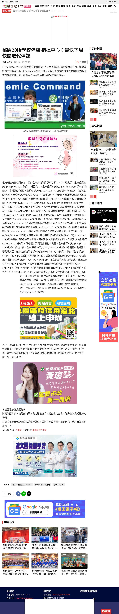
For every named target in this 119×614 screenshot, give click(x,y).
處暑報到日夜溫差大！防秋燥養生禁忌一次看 (107, 93)
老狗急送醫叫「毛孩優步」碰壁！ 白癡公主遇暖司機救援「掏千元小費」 (107, 161)
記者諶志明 (8, 62)
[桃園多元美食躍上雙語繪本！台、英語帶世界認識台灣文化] (74, 561)
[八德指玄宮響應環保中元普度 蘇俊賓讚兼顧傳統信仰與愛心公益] (103, 61)
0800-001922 (39, 430)
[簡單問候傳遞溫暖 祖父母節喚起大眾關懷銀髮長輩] (94, 82)
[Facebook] (107, 1)
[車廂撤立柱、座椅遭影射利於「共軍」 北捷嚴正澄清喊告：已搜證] (103, 139)
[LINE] (23, 493)
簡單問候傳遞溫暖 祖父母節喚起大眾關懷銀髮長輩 (107, 83)
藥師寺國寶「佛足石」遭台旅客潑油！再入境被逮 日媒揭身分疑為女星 (107, 179)
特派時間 (97, 203)
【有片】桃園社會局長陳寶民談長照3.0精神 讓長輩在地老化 (107, 251)
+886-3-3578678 (23, 594)
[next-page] (95, 119)
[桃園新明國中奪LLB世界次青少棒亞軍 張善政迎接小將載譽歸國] (44, 561)
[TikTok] (112, 1)
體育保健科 (58, 485)
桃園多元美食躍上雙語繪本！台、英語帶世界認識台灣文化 (74, 572)
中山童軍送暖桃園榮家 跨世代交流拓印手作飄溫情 (107, 111)
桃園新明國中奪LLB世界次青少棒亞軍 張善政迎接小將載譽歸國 (44, 572)
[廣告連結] (45, 509)
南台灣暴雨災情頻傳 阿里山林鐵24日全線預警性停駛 (107, 170)
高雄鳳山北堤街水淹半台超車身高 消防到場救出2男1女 (107, 189)
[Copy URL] (29, 493)
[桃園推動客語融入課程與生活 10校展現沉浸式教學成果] (74, 535)
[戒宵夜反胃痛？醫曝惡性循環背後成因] (94, 101)
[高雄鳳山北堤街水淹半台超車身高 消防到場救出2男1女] (94, 187)
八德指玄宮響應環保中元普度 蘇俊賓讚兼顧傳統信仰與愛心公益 (44, 11)
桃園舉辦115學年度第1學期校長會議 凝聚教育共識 (15, 572)
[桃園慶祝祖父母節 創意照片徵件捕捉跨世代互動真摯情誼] (15, 535)
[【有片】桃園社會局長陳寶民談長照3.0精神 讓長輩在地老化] (94, 250)
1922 (18, 430)
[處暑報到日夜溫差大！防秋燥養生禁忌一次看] (94, 92)
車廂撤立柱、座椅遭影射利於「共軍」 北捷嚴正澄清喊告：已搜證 (104, 151)
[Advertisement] (59, 606)
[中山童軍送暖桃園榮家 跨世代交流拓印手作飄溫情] (94, 110)
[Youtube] (115, 1)
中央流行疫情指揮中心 (22, 485)
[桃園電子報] (16, 6)
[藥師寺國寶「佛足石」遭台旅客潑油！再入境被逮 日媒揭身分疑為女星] (94, 178)
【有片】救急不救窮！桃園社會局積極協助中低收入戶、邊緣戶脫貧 (107, 243)
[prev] (111, 11)
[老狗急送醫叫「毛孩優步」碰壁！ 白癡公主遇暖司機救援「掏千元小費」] (94, 160)
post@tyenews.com (61, 594)
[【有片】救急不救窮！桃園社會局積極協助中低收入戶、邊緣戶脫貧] (94, 243)
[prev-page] (91, 119)
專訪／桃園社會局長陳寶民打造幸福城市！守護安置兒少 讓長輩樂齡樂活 (107, 227)
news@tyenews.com (25, 598)
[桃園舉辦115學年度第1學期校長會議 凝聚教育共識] (15, 561)
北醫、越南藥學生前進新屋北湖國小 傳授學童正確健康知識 (45, 547)
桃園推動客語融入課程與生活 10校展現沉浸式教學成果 (74, 547)
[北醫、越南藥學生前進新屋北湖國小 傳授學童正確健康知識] (44, 535)
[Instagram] (109, 1)
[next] (115, 11)
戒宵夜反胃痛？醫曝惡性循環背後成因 (107, 102)
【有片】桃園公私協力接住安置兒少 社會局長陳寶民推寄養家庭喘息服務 (107, 235)
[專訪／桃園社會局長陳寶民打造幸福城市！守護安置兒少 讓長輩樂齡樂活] (94, 227)
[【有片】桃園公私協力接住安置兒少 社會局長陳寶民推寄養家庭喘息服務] (94, 235)
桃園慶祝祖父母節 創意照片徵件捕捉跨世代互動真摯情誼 (15, 547)
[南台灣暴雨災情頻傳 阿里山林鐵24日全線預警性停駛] (94, 169)
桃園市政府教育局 (42, 485)
